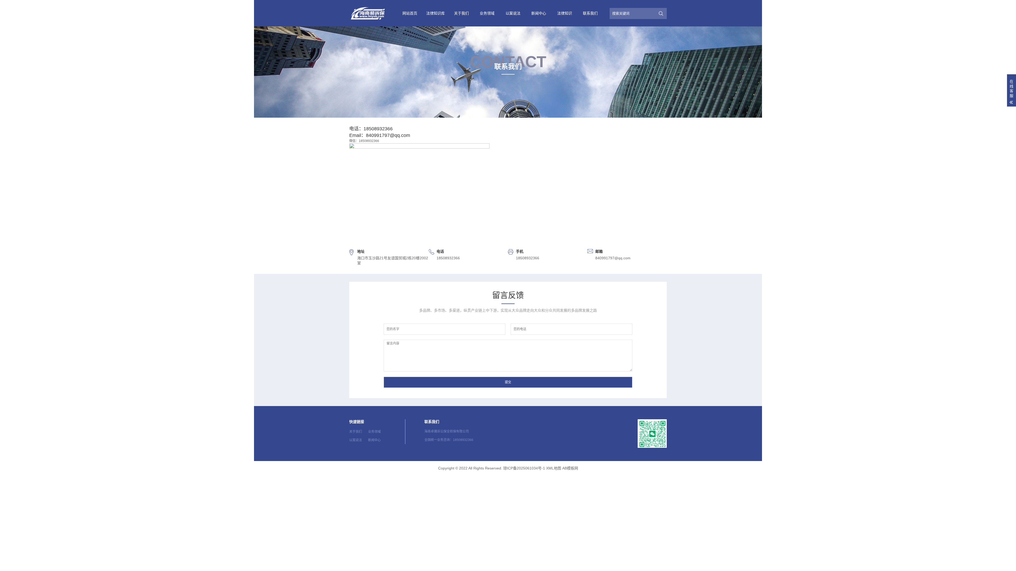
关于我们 (461, 13)
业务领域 (487, 13)
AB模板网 (570, 468)
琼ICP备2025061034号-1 (524, 468)
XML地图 (553, 468)
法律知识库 (435, 13)
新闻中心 (538, 13)
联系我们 (590, 13)
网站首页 (409, 13)
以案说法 (513, 13)
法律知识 (564, 13)
